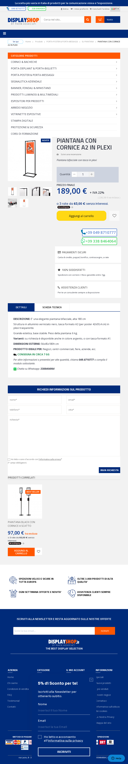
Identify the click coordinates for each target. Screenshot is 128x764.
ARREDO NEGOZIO (22, 107)
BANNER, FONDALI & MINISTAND (31, 88)
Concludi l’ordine (100, 8)
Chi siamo (13, 683)
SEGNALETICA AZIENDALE (26, 81)
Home (28, 41)
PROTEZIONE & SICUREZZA (27, 127)
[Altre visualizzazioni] (9, 191)
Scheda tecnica (52, 307)
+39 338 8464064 (101, 241)
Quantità (65, 174)
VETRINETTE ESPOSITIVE (26, 114)
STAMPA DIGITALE (22, 120)
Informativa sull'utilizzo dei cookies (108, 709)
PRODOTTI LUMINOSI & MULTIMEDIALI (34, 94)
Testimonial (14, 700)
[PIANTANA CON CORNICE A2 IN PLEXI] (12, 191)
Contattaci (101, 700)
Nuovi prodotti (103, 683)
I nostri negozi (103, 694)
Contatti (12, 706)
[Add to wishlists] (38, 551)
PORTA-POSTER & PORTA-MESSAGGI (62, 41)
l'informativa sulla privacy (50, 459)
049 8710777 (18, 8)
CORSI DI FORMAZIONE (24, 134)
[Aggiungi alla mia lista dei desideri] (114, 216)
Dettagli (21, 307)
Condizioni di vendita (18, 688)
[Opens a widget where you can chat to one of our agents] (116, 758)
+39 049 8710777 (101, 232)
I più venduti (102, 688)
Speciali (100, 677)
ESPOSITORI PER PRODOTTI (27, 101)
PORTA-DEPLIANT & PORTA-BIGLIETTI (34, 68)
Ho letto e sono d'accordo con (36, 459)
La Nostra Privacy (105, 716)
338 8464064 (100, 757)
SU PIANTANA (88, 41)
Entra (65, 8)
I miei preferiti (80, 8)
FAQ (10, 694)
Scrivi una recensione (71, 154)
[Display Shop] (20, 21)
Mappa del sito (103, 722)
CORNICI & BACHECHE (24, 62)
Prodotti (39, 41)
